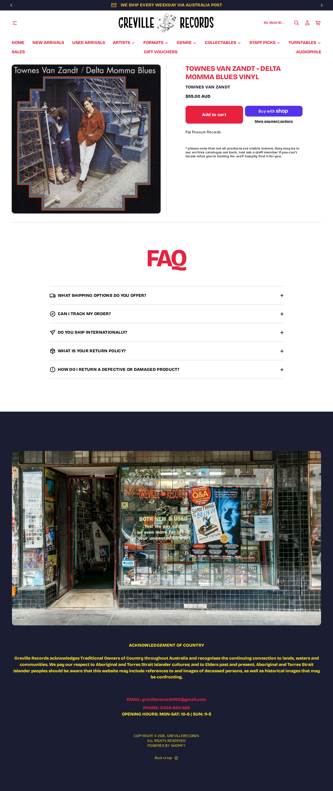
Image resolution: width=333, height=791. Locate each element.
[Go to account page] (307, 23)
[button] (296, 23)
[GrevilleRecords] (166, 23)
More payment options (274, 121)
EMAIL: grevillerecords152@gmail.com (166, 699)
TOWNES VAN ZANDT (208, 87)
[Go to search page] (296, 23)
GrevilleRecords (183, 736)
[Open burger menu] (15, 23)
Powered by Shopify (166, 746)
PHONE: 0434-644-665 (166, 707)
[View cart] (318, 23)
